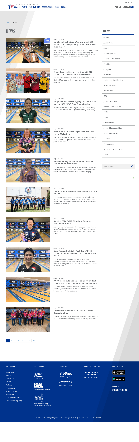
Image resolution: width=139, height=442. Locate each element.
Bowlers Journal (109, 53)
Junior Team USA (110, 101)
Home (8, 23)
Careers (8, 382)
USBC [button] (57, 7)
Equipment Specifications (113, 80)
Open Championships (112, 107)
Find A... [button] (63, 7)
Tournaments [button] (34, 7)
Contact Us (10, 379)
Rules (105, 117)
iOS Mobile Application (122, 371)
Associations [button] (47, 7)
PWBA (105, 112)
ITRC (105, 96)
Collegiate (107, 69)
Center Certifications (111, 59)
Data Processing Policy (14, 401)
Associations (108, 43)
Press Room (10, 388)
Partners (9, 385)
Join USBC (9, 375)
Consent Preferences (13, 397)
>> (34, 341)
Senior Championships (112, 128)
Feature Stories (109, 85)
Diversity (107, 75)
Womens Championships (113, 149)
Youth (105, 155)
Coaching (107, 64)
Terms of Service (12, 391)
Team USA (107, 139)
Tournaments (108, 144)
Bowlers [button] (17, 7)
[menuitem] (11, 5)
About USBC (10, 372)
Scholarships (108, 123)
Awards (106, 48)
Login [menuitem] (130, 2)
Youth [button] (24, 7)
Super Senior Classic (111, 133)
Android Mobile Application (122, 378)
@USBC (106, 37)
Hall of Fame (108, 91)
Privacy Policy (11, 394)
